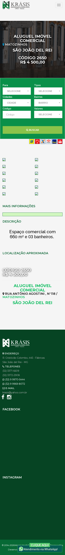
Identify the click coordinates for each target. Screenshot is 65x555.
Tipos (37, 85)
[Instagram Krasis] (9, 398)
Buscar (33, 129)
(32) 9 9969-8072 (14, 383)
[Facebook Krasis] (2, 398)
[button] (17, 91)
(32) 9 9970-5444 (14, 379)
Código (7, 108)
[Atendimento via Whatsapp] (39, 547)
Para (5, 85)
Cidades (7, 97)
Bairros (38, 97)
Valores (38, 108)
